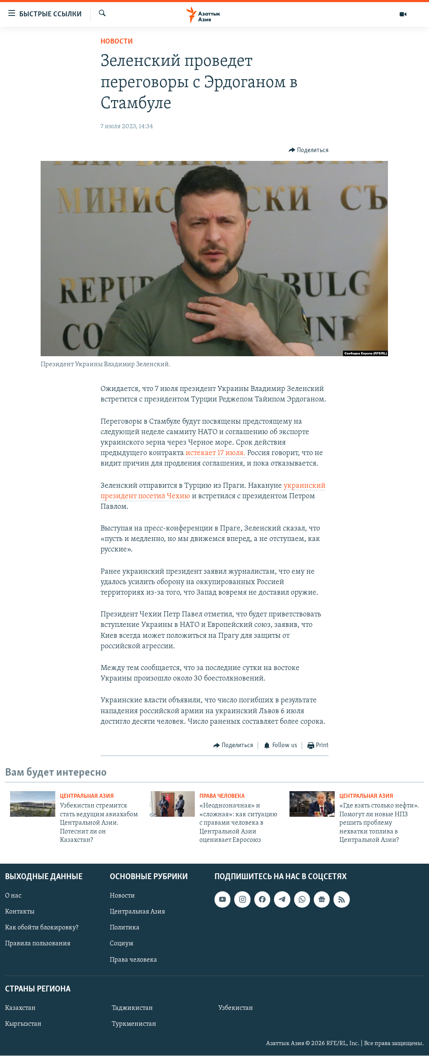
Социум (121, 944)
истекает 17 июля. (216, 453)
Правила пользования (37, 944)
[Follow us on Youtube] (222, 900)
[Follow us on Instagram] (242, 900)
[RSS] (341, 900)
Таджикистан (132, 1008)
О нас (13, 896)
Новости (117, 42)
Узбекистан (235, 1008)
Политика (125, 928)
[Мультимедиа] (403, 14)
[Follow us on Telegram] (282, 900)
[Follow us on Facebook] (262, 900)
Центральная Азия (87, 796)
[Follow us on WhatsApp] (302, 900)
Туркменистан (134, 1024)
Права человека (222, 796)
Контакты (19, 912)
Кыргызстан (23, 1024)
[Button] (309, 150)
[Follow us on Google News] (322, 900)
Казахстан (20, 1008)
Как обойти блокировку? (41, 928)
